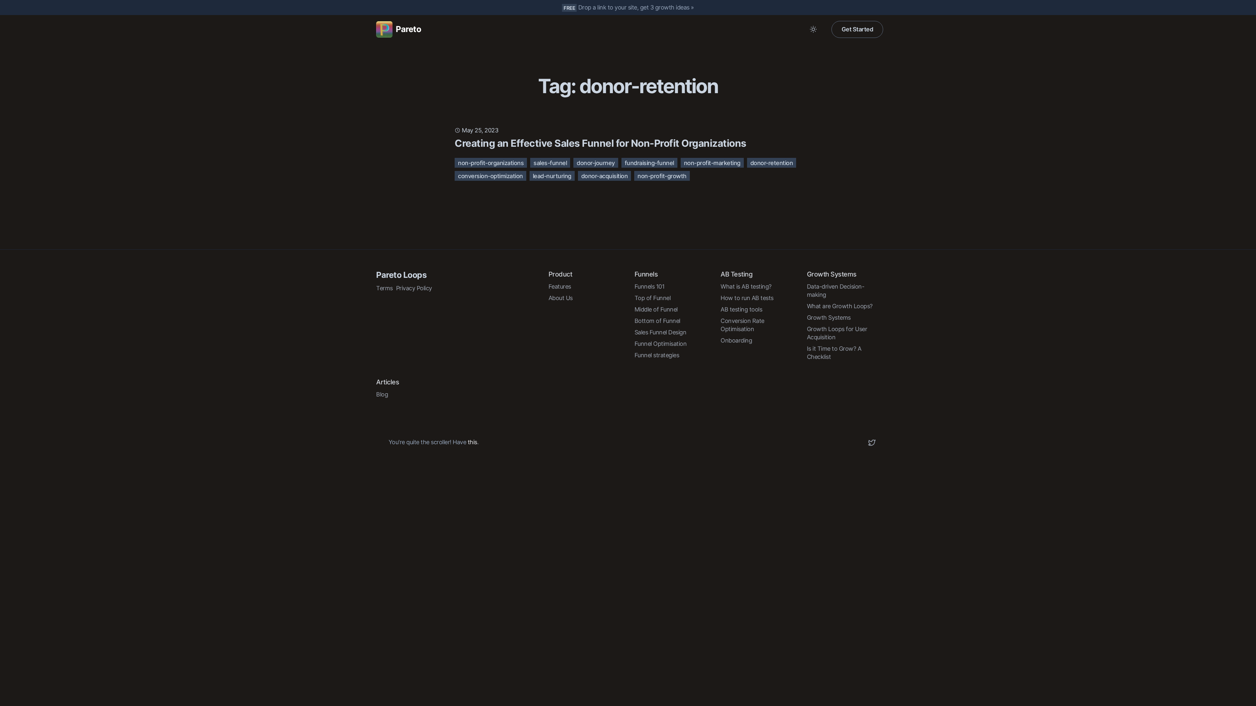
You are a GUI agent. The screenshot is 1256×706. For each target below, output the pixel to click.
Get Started (857, 29)
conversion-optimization (490, 176)
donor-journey (596, 163)
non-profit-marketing (712, 163)
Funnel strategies (657, 355)
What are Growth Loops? (840, 306)
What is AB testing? (746, 286)
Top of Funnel (653, 297)
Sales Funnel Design (661, 332)
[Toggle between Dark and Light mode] (813, 29)
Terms (384, 288)
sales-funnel (550, 163)
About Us (561, 297)
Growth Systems (829, 317)
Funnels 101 (650, 286)
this (472, 442)
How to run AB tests (747, 297)
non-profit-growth (662, 176)
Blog (382, 394)
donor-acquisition (604, 176)
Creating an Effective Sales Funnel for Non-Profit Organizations (600, 143)
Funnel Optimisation (661, 343)
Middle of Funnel (656, 309)
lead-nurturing (552, 176)
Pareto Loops (401, 275)
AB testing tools (741, 309)
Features (560, 286)
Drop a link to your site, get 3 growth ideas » (636, 7)
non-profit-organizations (491, 163)
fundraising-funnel (649, 163)
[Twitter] (872, 442)
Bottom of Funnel (657, 320)
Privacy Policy (414, 288)
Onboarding (736, 340)
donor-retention (771, 163)
